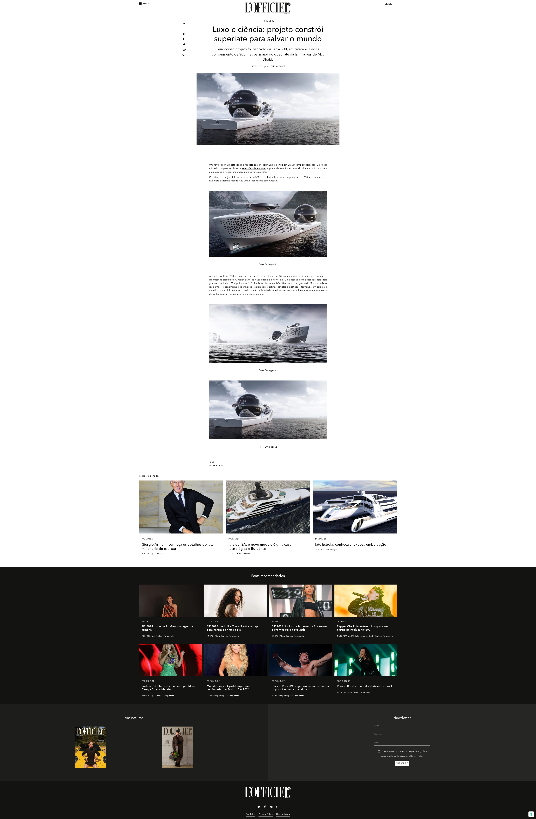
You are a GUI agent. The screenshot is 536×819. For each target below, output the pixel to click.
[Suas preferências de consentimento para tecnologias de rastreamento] (531, 814)
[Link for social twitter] (258, 807)
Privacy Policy (417, 756)
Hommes (268, 21)
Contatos (250, 814)
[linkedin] (184, 39)
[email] (184, 24)
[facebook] (184, 29)
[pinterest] (184, 34)
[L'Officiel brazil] (268, 8)
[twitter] (184, 44)
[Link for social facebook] (265, 807)
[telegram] (184, 55)
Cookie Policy (283, 814)
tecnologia (216, 465)
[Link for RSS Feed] (277, 807)
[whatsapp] (184, 49)
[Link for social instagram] (271, 807)
